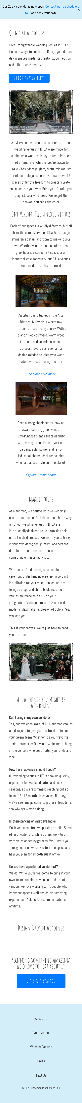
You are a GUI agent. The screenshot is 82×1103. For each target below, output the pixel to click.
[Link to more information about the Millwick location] (41, 291)
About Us (41, 1018)
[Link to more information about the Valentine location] (41, 398)
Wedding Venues (41, 1046)
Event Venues (41, 1032)
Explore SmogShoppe (41, 474)
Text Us (41, 1075)
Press (41, 1061)
